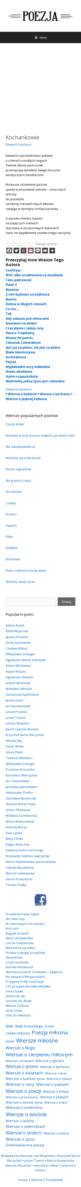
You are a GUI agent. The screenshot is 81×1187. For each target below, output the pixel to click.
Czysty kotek (15, 424)
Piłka (9, 536)
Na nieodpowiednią (20, 446)
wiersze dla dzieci (18, 1165)
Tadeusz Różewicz (19, 758)
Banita (11, 299)
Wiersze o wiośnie (26, 1114)
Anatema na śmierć (21, 323)
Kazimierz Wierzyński (21, 775)
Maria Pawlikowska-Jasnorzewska (31, 861)
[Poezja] (40, 15)
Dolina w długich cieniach (26, 304)
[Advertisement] (40, 85)
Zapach (11, 525)
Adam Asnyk (15, 625)
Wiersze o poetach (52, 1084)
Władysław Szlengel (20, 654)
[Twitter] (16, 250)
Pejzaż (11, 362)
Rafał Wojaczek (17, 631)
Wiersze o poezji (23, 1091)
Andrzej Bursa (16, 827)
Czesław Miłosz (17, 648)
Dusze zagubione (18, 469)
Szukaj (66, 601)
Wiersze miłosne (37, 1040)
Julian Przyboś (16, 712)
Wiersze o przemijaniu (22, 1097)
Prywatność (54, 1180)
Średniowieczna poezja (25, 1145)
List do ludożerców (20, 943)
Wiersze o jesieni (22, 1066)
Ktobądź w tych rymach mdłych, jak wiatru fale (40, 435)
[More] (52, 250)
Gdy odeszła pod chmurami (27, 318)
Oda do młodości (18, 1015)
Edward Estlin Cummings (24, 850)
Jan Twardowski (17, 781)
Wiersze (37, 1180)
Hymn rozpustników (22, 376)
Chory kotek (14, 991)
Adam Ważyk (15, 671)
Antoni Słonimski (18, 683)
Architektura (16, 357)
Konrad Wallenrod (19, 967)
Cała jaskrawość (19, 280)
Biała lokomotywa (20, 352)
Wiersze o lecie (56, 1073)
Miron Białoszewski (20, 821)
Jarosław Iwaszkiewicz (22, 787)
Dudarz (11, 514)
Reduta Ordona (17, 1005)
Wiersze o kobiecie (22, 394)
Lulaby (11, 503)
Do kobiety (14, 491)
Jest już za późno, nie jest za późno (33, 347)
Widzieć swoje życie (20, 581)
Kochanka (13, 559)
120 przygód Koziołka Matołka (28, 986)
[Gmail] (31, 250)
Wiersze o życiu (20, 1139)
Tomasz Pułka (16, 885)
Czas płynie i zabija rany (25, 328)
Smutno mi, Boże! (18, 1001)
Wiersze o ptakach (54, 1097)
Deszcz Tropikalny (20, 333)
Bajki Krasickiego (29, 1026)
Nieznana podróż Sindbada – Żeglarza (34, 972)
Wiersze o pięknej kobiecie (26, 399)
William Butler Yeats (21, 804)
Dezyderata (14, 957)
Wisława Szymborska (21, 815)
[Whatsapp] (23, 250)
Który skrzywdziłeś (19, 938)
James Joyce (14, 700)
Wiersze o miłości (59, 1079)
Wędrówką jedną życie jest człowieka (35, 381)
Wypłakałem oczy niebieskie (28, 367)
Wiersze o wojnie (20, 1120)
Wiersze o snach (55, 1102)
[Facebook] (9, 250)
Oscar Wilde (15, 746)
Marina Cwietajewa (20, 873)
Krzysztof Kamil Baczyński (25, 735)
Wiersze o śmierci (24, 1133)
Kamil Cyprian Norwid (22, 729)
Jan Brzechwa (45, 1156)
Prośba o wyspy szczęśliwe (25, 952)
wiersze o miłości (46, 1165)
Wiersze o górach (49, 1060)
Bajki (10, 1026)
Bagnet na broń (17, 933)
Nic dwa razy (15, 919)
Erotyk (49, 1026)
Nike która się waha (20, 948)
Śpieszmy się (15, 996)
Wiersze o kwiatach (24, 1073)
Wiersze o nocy (20, 1084)
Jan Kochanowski (18, 706)
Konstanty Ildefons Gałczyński (28, 856)
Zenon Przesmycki (19, 879)
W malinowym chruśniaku (25, 923)
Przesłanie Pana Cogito (22, 914)
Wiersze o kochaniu (55, 394)
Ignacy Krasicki (17, 637)
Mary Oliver (14, 838)
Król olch (12, 928)
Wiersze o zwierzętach (26, 1126)
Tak (9, 313)
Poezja (23, 1180)
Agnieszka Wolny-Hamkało (26, 660)
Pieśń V (11, 285)
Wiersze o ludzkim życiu (25, 1078)
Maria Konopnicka (60, 1160)
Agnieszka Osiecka (19, 677)
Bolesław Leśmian (19, 688)
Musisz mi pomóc (19, 338)
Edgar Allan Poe (17, 844)
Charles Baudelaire (20, 867)
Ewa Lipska (14, 833)
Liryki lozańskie (17, 962)
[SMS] (38, 250)
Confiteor (13, 270)
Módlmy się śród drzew (23, 458)
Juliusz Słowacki (17, 723)
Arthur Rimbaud (18, 810)
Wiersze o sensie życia (24, 1102)
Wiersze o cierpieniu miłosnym (39, 1054)
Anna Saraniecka (18, 642)
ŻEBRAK (11, 548)
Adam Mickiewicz (19, 665)
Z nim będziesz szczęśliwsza (28, 294)
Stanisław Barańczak (21, 798)
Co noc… (12, 309)
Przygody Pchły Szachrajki (25, 981)
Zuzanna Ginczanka (20, 769)
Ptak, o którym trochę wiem (26, 570)
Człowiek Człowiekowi (23, 342)
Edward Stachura (18, 144)
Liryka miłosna (18, 1033)
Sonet (10, 1041)
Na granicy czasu (18, 480)
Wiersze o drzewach (20, 1061)
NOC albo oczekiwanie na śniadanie (34, 275)
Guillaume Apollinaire (22, 694)
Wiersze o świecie (56, 1133)
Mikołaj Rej (14, 740)
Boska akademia (19, 371)
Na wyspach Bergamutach (25, 976)
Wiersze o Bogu (20, 1047)
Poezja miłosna (50, 1032)
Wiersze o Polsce (56, 1091)
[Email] (45, 250)
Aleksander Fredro (19, 792)
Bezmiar (12, 289)
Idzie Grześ (14, 1010)
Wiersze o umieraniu (24, 1107)
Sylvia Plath (14, 752)
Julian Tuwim (16, 717)
